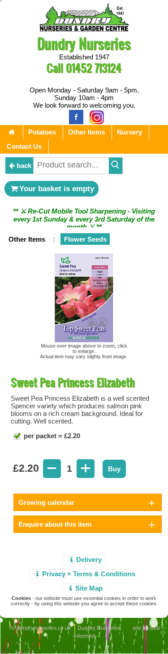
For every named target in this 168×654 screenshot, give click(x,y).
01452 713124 (93, 67)
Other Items (86, 132)
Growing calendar (46, 503)
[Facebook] (74, 116)
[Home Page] (84, 29)
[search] (115, 166)
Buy (114, 470)
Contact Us (24, 146)
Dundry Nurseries (84, 43)
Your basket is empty (56, 188)
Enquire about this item (54, 525)
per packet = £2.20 (51, 436)
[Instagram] (94, 116)
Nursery (129, 132)
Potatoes (42, 132)
